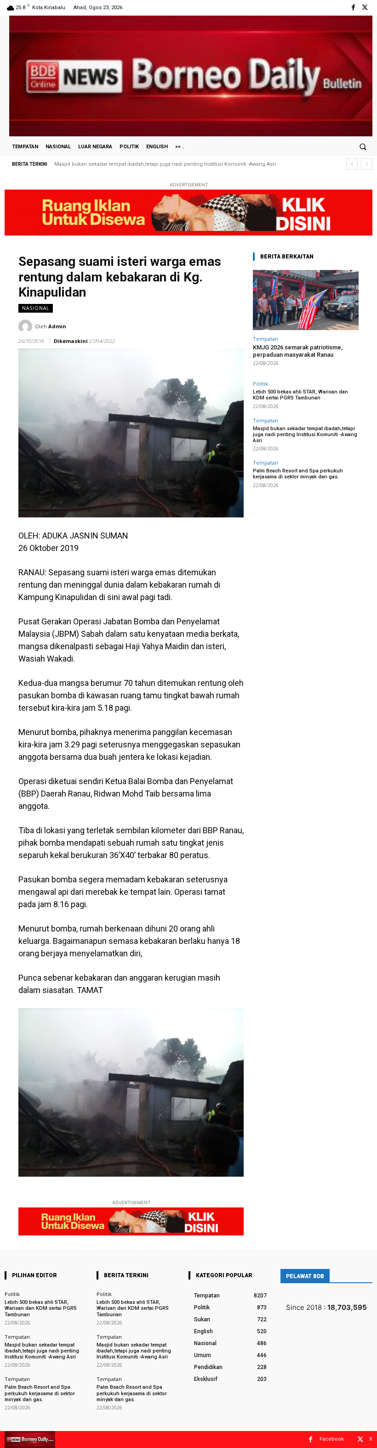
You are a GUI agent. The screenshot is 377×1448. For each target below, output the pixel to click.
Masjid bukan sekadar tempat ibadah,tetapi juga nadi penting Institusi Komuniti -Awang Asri (305, 434)
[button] (362, 146)
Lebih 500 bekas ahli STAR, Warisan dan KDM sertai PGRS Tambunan (300, 395)
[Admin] (26, 326)
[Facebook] (353, 7)
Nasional (35, 308)
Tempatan (265, 338)
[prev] (352, 164)
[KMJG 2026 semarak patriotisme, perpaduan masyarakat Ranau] (306, 300)
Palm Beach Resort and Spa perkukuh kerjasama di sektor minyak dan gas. (151, 164)
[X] (365, 7)
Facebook (332, 1439)
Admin (57, 326)
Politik (260, 383)
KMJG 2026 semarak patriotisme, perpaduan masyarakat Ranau (298, 351)
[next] (366, 164)
